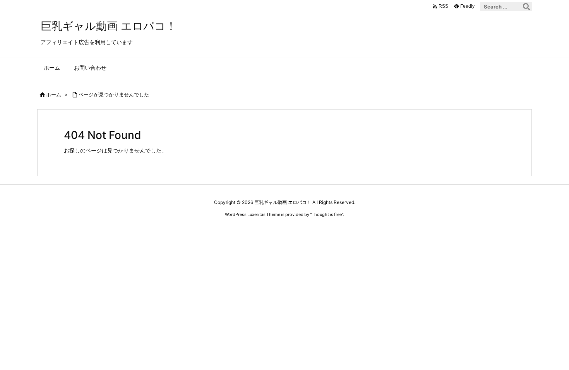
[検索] (526, 6)
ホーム (53, 94)
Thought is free (327, 214)
